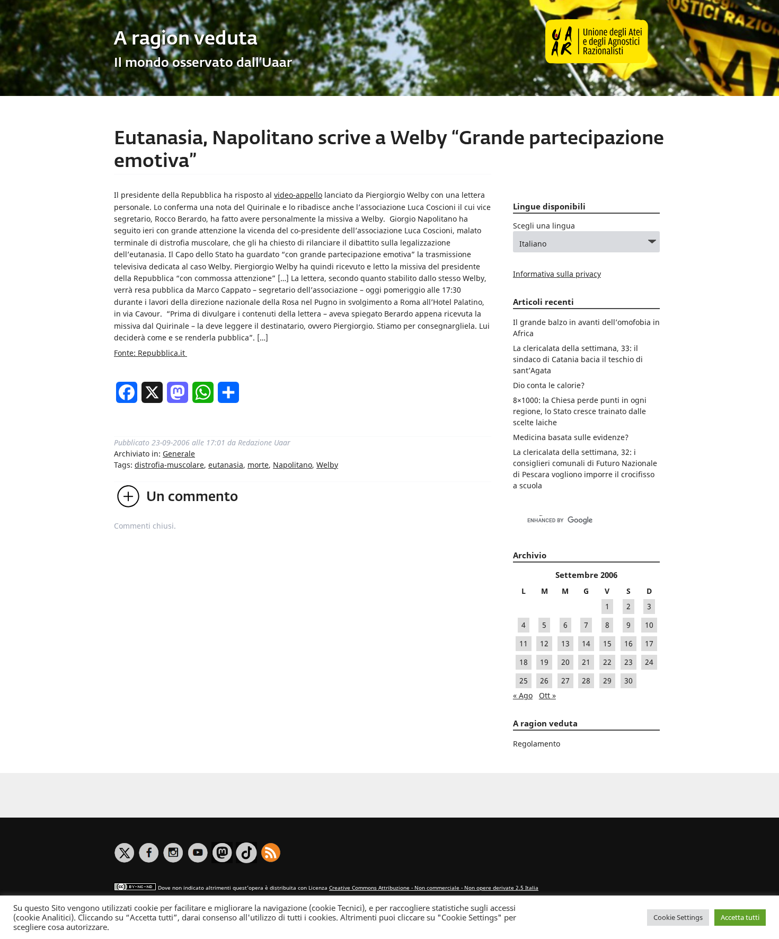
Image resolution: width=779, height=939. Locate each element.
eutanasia (225, 465)
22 (607, 662)
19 (544, 662)
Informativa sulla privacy (557, 274)
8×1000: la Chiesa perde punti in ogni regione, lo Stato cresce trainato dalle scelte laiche (580, 411)
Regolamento (536, 744)
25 (523, 680)
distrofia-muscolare (169, 465)
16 (628, 643)
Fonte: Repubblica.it (150, 353)
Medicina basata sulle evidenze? (570, 437)
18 (523, 662)
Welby (327, 465)
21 (586, 662)
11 (523, 643)
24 (649, 662)
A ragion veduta (186, 39)
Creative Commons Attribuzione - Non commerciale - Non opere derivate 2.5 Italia (433, 887)
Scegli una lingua (544, 226)
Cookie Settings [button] (678, 917)
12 (544, 643)
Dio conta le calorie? (549, 385)
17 (649, 643)
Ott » (547, 695)
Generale (179, 454)
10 (649, 625)
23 (628, 662)
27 (565, 680)
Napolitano (292, 465)
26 (544, 680)
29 (607, 680)
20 (565, 662)
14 (586, 643)
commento (192, 497)
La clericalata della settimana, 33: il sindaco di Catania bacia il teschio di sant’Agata (578, 359)
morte (258, 465)
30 (628, 680)
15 (607, 643)
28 (586, 680)
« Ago (523, 695)
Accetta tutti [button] (740, 917)
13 (565, 643)
